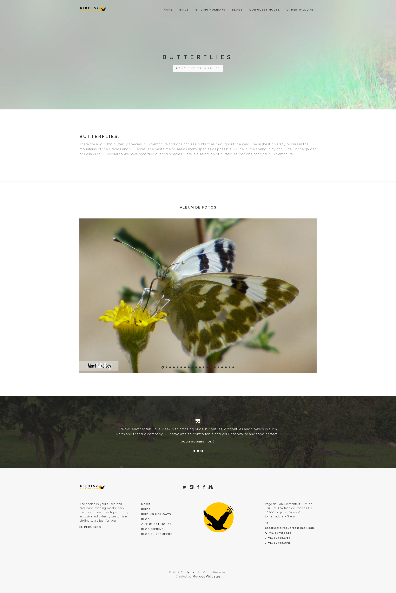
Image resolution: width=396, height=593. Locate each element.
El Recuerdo (90, 527)
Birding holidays (156, 514)
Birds (146, 509)
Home (168, 9)
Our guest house (264, 9)
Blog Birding (152, 529)
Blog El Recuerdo (157, 534)
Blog (145, 519)
